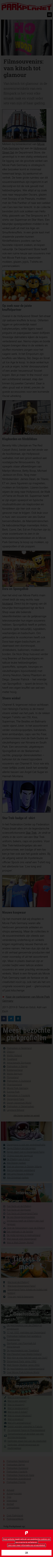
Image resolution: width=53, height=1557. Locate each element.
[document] (26, 778)
